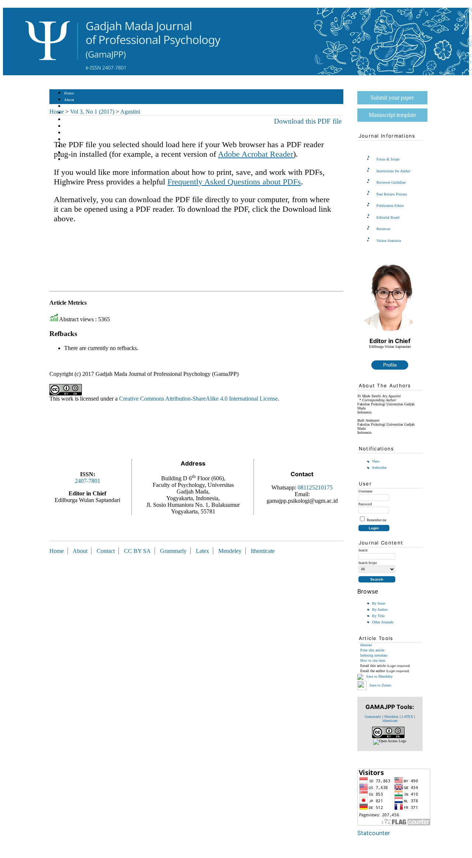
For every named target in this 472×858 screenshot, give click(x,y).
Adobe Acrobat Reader (255, 154)
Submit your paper (392, 97)
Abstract (366, 645)
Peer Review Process (391, 194)
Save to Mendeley (379, 676)
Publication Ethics (390, 206)
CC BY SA (138, 551)
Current (70, 126)
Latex (202, 551)
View (375, 461)
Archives (71, 133)
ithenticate (390, 721)
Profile (390, 365)
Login (69, 106)
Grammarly (373, 717)
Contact (70, 160)
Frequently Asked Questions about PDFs (234, 181)
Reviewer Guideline (391, 182)
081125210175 (315, 487)
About (69, 100)
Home (69, 93)
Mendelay (391, 717)
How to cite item (372, 660)
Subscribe (379, 468)
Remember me (376, 520)
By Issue (378, 603)
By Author (380, 610)
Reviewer (383, 229)
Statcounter (373, 833)
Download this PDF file (307, 121)
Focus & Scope (387, 159)
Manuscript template (392, 115)
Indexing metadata (373, 655)
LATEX (407, 717)
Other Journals (382, 622)
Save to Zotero (379, 685)
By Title (378, 616)
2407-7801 (87, 481)
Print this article (372, 650)
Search (69, 120)
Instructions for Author (393, 171)
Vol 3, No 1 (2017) (92, 111)
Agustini (130, 111)
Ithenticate (263, 551)
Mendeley (231, 551)
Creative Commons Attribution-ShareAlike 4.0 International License (198, 398)
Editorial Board (387, 217)
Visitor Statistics (388, 241)
